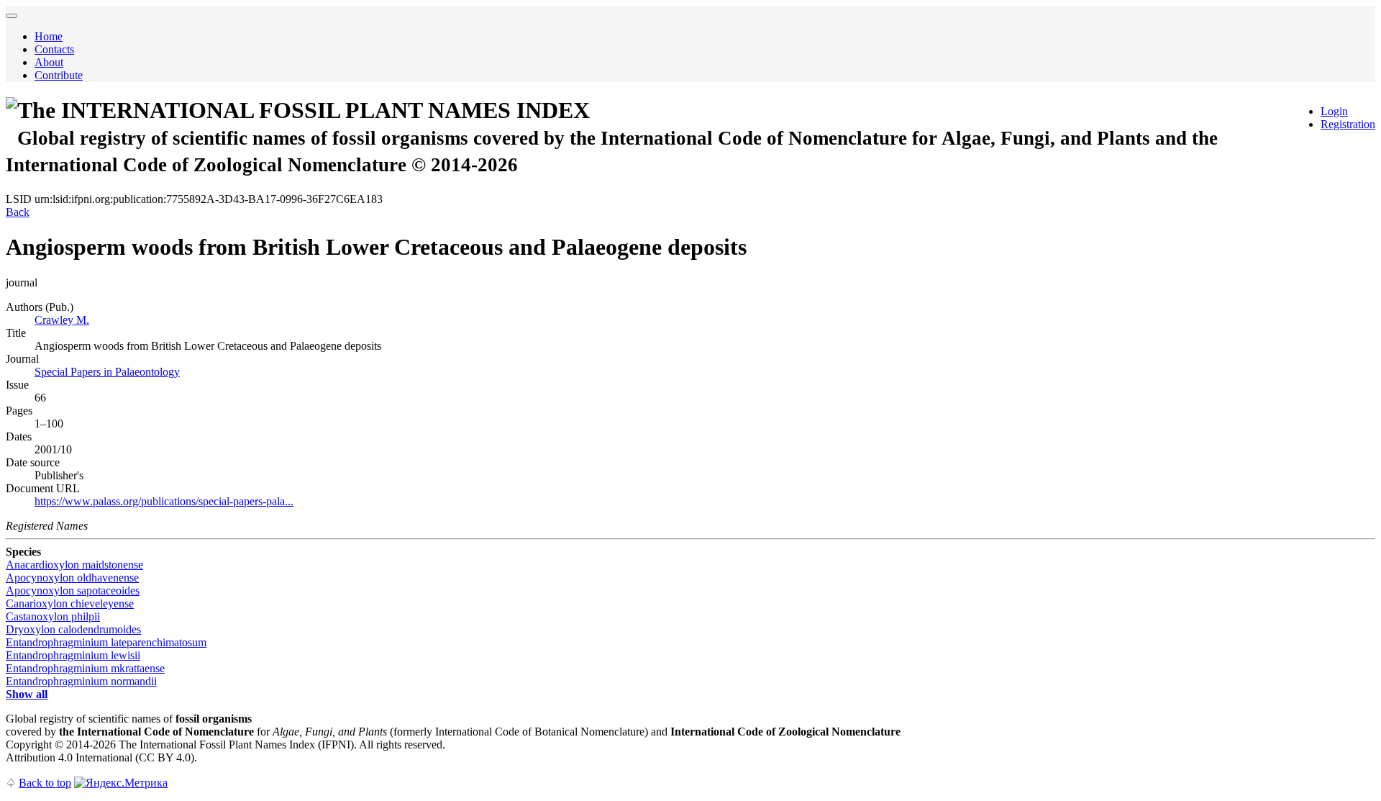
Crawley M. (62, 320)
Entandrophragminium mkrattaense (85, 668)
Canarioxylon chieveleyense (70, 603)
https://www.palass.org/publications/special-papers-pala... (164, 501)
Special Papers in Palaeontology (107, 372)
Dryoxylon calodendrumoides (73, 629)
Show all (26, 694)
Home (49, 36)
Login (1334, 111)
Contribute (59, 75)
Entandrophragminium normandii (81, 681)
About (49, 62)
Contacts (54, 49)
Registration (1348, 124)
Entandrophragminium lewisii (73, 655)
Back (17, 212)
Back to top (45, 783)
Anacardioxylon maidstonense (74, 564)
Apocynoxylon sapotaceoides (73, 590)
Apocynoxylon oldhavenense (72, 577)
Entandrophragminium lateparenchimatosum (106, 642)
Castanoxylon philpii (53, 616)
